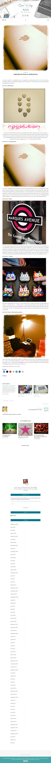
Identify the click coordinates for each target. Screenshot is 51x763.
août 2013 (13, 700)
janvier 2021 (13, 533)
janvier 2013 (13, 721)
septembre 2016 (14, 597)
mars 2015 (13, 651)
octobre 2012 (14, 730)
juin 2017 (13, 576)
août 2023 (13, 527)
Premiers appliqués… (23, 437)
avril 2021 (13, 530)
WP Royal (28, 754)
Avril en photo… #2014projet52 (40, 393)
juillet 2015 (13, 639)
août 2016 (13, 600)
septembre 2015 (14, 633)
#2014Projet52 (6, 400)
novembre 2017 (14, 572)
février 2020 (13, 542)
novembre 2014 (14, 664)
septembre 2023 (14, 524)
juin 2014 (13, 679)
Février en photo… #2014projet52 (25, 393)
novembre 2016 (14, 591)
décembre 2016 (14, 588)
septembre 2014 (14, 670)
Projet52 (11, 400)
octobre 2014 (14, 667)
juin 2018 (13, 560)
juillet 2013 (13, 703)
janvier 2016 (13, 621)
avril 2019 (13, 548)
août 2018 (13, 554)
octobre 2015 (14, 630)
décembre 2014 (14, 661)
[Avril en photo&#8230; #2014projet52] (41, 389)
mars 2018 (13, 566)
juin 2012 (13, 743)
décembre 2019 (14, 545)
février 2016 (13, 618)
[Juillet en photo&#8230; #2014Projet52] (10, 390)
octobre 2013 (14, 694)
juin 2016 (13, 606)
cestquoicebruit (33, 80)
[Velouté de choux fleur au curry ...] (4, 409)
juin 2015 (13, 642)
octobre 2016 (14, 594)
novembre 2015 (14, 627)
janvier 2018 (13, 569)
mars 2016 (13, 615)
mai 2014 (13, 682)
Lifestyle (25, 72)
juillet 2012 (13, 739)
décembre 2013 (14, 691)
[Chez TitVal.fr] (25, 7)
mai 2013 (13, 709)
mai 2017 (13, 579)
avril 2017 (13, 582)
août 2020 (13, 539)
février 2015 (13, 654)
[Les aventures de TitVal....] (46, 409)
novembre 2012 (14, 727)
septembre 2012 (14, 733)
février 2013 (13, 718)
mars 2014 (13, 685)
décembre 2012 (14, 724)
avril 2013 (13, 712)
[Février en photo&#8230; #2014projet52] (25, 389)
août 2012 (13, 736)
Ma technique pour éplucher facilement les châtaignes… (40, 436)
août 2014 (13, 673)
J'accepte (25, 761)
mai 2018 (13, 563)
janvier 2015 (13, 657)
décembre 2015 (14, 624)
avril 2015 (13, 648)
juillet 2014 (13, 676)
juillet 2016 (13, 603)
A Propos (25, 490)
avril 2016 (13, 612)
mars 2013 (13, 715)
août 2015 (13, 636)
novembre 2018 (14, 551)
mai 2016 (13, 609)
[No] (49, 759)
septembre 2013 (14, 697)
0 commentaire (46, 403)
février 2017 (13, 585)
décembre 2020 (14, 536)
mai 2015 (13, 645)
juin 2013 (13, 706)
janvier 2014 (13, 688)
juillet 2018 (13, 557)
